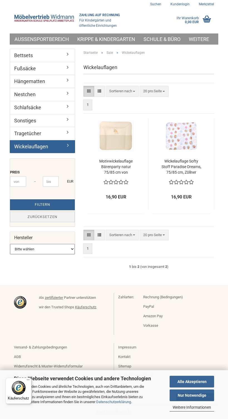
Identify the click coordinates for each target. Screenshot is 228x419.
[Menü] (28, 381)
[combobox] (122, 91)
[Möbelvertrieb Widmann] (44, 18)
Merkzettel (206, 4)
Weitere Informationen (192, 407)
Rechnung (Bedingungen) (163, 297)
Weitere (199, 39)
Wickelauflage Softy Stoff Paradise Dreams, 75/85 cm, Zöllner (181, 167)
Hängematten (29, 81)
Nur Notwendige (192, 395)
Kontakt (124, 357)
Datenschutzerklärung (113, 402)
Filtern (42, 204)
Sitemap (124, 366)
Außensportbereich (41, 39)
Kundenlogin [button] (180, 4)
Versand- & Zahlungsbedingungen (40, 347)
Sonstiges (25, 120)
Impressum (127, 347)
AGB (17, 357)
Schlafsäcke (27, 107)
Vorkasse (150, 325)
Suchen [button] (155, 4)
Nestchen (25, 94)
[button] (88, 91)
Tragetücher (27, 133)
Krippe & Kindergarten (106, 39)
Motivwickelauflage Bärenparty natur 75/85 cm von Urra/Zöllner (116, 167)
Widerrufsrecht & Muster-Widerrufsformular (48, 366)
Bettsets (23, 55)
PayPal (148, 306)
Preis (15, 172)
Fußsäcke (25, 68)
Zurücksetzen (42, 217)
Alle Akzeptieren (192, 381)
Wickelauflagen (31, 146)
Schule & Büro (161, 39)
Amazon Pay (153, 316)
